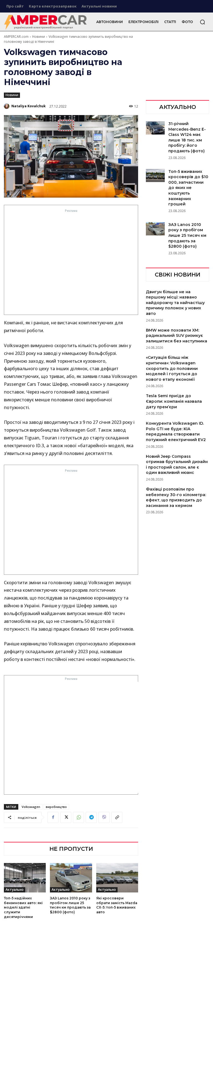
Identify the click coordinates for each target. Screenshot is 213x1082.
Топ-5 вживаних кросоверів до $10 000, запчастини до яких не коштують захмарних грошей (188, 188)
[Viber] (104, 817)
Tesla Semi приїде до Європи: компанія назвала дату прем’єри (174, 401)
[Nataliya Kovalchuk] (7, 106)
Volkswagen (31, 807)
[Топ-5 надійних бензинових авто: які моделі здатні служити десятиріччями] (25, 877)
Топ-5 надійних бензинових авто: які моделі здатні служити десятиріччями (23, 907)
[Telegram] (91, 817)
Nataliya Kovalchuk (28, 106)
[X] (65, 817)
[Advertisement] (71, 263)
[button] (202, 22)
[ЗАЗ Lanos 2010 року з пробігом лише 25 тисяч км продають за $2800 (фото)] (71, 877)
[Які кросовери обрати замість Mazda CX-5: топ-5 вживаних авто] (117, 877)
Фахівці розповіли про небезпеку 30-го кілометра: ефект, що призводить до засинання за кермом (176, 497)
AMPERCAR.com (16, 36)
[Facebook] (53, 817)
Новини (38, 36)
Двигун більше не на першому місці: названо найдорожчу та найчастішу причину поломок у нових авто (175, 302)
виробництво (56, 807)
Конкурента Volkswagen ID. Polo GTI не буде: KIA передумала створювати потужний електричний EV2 (176, 431)
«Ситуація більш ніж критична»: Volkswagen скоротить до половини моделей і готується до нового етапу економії (172, 368)
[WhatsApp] (78, 817)
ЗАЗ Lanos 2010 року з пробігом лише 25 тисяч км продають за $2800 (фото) (70, 905)
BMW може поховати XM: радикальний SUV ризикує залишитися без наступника (176, 336)
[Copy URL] (116, 817)
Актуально (15, 889)
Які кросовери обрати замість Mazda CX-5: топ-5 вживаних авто (116, 905)
